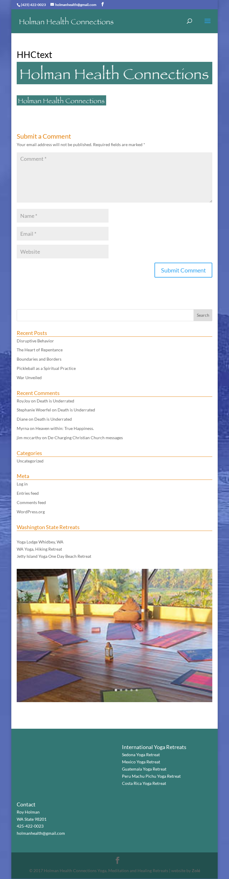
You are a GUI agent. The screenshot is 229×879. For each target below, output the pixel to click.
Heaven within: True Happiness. (64, 428)
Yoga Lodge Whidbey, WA (40, 541)
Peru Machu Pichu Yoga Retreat (151, 776)
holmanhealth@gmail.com (41, 833)
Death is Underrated (55, 400)
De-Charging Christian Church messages (85, 437)
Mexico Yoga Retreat (141, 761)
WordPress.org (31, 511)
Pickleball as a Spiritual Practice (46, 368)
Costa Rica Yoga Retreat (144, 783)
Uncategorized (30, 460)
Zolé (196, 870)
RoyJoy (23, 400)
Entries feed (28, 493)
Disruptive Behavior (35, 340)
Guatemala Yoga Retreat (144, 768)
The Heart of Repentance (40, 349)
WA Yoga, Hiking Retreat (39, 549)
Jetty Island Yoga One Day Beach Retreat (54, 556)
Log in (22, 483)
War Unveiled (29, 377)
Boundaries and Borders (39, 359)
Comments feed (31, 502)
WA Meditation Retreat (38, 534)
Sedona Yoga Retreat (141, 754)
